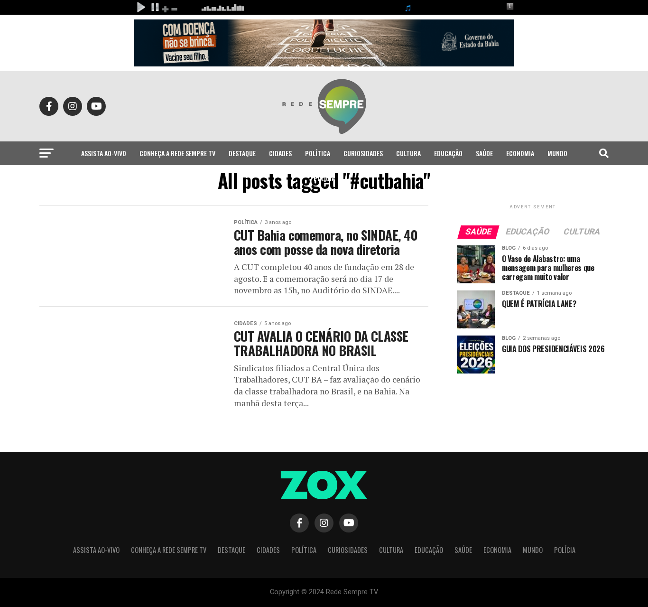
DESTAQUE (242, 153)
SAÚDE (484, 153)
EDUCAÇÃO (448, 153)
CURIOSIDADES (363, 153)
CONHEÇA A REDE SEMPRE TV (177, 153)
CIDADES (280, 153)
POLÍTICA (317, 153)
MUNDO (557, 153)
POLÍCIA (324, 178)
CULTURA (408, 153)
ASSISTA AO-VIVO (103, 153)
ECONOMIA (520, 153)
